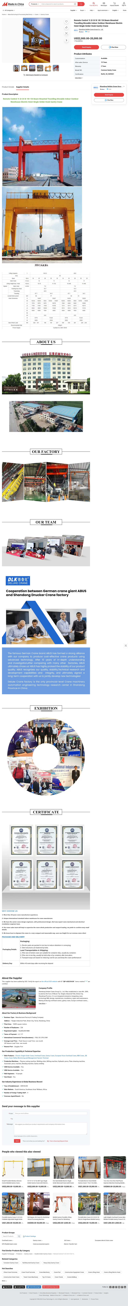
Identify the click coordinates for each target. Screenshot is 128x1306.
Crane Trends (59, 1277)
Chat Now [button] (114, 47)
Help (91, 10)
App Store (7, 1287)
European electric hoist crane (104, 1240)
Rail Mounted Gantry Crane (30, 1263)
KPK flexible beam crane (9, 1244)
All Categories (9, 10)
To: (12, 1119)
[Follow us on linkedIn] (125, 1287)
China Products (33, 1293)
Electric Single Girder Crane (25, 1056)
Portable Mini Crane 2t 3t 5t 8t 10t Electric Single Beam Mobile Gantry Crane (89, 1219)
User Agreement (75, 1299)
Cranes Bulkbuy (72, 1277)
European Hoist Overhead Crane (65, 1056)
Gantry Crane (44, 14)
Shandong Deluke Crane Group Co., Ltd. (91, 29)
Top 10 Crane (46, 1277)
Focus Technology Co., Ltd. (50, 1299)
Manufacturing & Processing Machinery (20, 14)
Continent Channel (87, 1293)
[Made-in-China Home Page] (13, 4)
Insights (106, 1293)
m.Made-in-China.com (69, 1295)
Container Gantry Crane (11, 1263)
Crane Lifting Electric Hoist (112, 1272)
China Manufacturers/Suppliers (48, 1293)
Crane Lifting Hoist (94, 1272)
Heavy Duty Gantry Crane (51, 1263)
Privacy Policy (94, 1299)
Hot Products (23, 1293)
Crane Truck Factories (28, 1272)
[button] (75, 4)
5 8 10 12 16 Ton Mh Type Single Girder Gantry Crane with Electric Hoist (37, 1183)
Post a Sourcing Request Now (57, 1141)
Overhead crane (7, 1240)
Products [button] (34, 4)
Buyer (82, 10)
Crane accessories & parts (41, 1244)
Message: (10, 1124)
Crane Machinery (44, 1272)
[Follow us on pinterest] (122, 1287)
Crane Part (57, 1272)
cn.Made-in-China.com (83, 1295)
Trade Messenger (33, 1287)
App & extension (103, 10)
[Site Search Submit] (81, 4)
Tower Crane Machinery (31, 1277)
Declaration (85, 1299)
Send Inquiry (86, 47)
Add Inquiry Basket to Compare (37, 75)
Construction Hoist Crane (11, 1277)
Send (17, 1141)
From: (11, 1113)
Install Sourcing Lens (51, 1287)
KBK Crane (80, 1056)
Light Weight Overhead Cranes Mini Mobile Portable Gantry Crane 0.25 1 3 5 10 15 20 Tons (114, 1219)
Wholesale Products (64, 1293)
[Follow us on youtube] (119, 1287)
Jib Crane (67, 1240)
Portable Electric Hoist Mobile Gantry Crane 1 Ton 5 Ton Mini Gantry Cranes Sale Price (87, 1183)
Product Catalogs (30, 1236)
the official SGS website (49, 981)
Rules (124, 10)
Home (4, 14)
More (4, 1281)
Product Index (98, 1293)
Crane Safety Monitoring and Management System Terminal (28, 1058)
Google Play (19, 1287)
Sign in (124, 5)
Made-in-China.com (55, 1295)
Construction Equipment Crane (74, 1272)
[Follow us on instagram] (116, 1287)
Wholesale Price (76, 1293)
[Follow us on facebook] (110, 1287)
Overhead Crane (39, 1056)
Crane (36, 14)
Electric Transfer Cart (70, 1244)
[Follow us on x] (113, 1287)
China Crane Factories (10, 1272)
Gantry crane (37, 1240)
